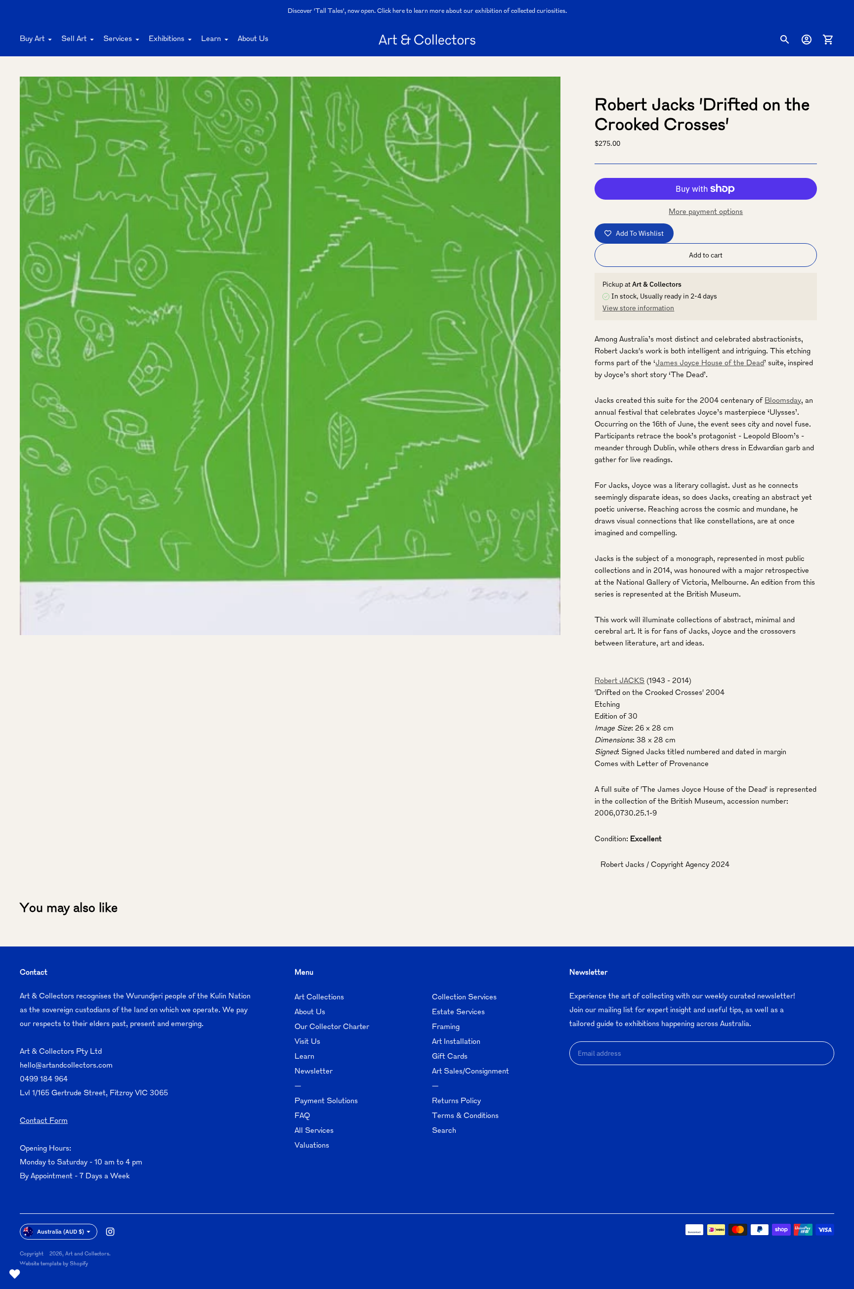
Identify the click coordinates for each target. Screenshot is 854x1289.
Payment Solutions (326, 1101)
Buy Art (32, 39)
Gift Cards (450, 1057)
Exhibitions (166, 39)
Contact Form (44, 1121)
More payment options (706, 212)
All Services (314, 1131)
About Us (253, 39)
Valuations (312, 1146)
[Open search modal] (785, 39)
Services (117, 39)
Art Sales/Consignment (470, 1071)
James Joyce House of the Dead (709, 363)
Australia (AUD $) (60, 1231)
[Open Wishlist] (15, 1274)
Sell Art (73, 39)
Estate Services (458, 1012)
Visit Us (307, 1042)
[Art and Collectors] (427, 39)
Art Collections (319, 997)
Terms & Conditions (465, 1116)
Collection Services (464, 997)
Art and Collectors (87, 1254)
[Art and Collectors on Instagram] (110, 1232)
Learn (211, 39)
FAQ (302, 1116)
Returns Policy (456, 1101)
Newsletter (314, 1071)
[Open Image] (290, 356)
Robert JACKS (619, 681)
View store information (638, 307)
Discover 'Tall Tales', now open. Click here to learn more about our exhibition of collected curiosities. (427, 11)
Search (444, 1131)
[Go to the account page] (806, 39)
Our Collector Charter (332, 1027)
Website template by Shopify (54, 1264)
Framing (446, 1027)
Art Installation (456, 1042)
